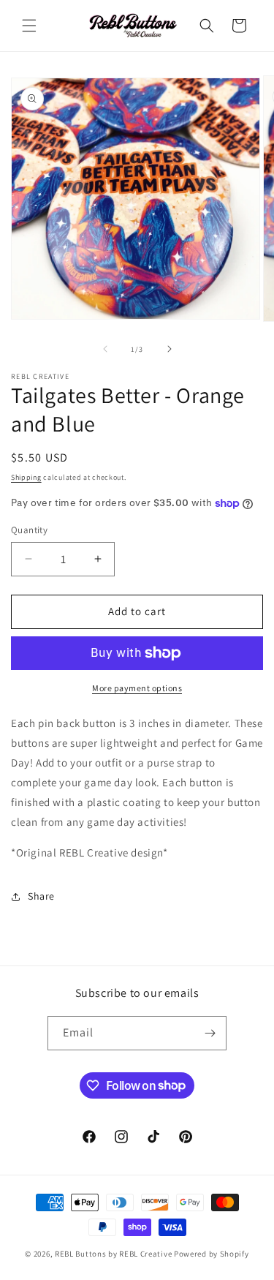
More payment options (137, 687)
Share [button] (41, 896)
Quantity (29, 530)
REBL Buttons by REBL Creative (113, 1254)
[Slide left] (105, 349)
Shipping (26, 477)
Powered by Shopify (211, 1254)
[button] (29, 26)
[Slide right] (169, 349)
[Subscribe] (210, 1033)
